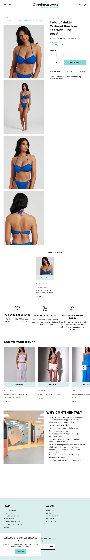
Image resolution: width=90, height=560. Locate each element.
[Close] (39, 535)
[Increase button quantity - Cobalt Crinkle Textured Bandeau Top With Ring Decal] (60, 62)
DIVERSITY (50, 519)
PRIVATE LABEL (52, 521)
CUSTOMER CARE (10, 510)
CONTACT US (8, 513)
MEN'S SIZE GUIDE (11, 519)
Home (6, 18)
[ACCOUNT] (80, 5)
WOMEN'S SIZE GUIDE (12, 521)
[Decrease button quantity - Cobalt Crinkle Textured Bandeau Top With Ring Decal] (52, 62)
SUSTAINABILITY (52, 516)
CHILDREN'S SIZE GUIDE (13, 524)
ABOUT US (50, 510)
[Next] (83, 367)
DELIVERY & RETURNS (12, 516)
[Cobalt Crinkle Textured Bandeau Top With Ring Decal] (45, 268)
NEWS (48, 513)
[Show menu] (4, 5)
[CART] (85, 5)
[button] (10, 5)
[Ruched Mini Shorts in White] (53, 367)
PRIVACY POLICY (9, 527)
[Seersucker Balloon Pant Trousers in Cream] (19, 367)
